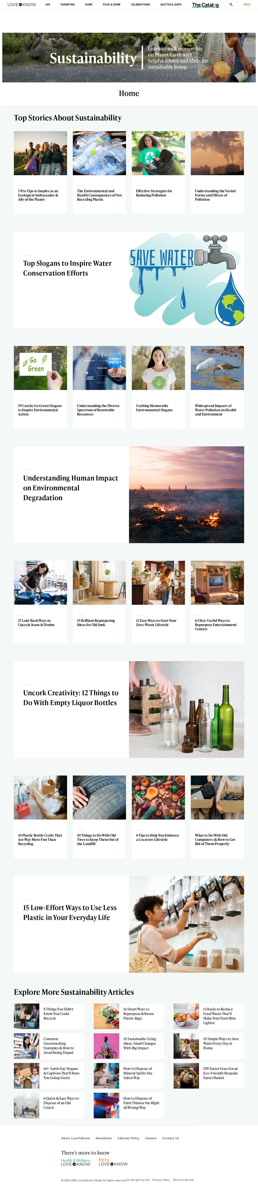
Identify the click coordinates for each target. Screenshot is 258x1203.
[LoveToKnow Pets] (113, 1161)
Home (129, 93)
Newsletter (104, 1138)
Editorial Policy (128, 1138)
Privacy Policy (161, 1180)
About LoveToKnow (75, 1138)
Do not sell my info (138, 1180)
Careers (151, 1138)
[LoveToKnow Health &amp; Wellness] (75, 1161)
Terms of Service (183, 1180)
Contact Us (170, 1138)
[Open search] (231, 4)
